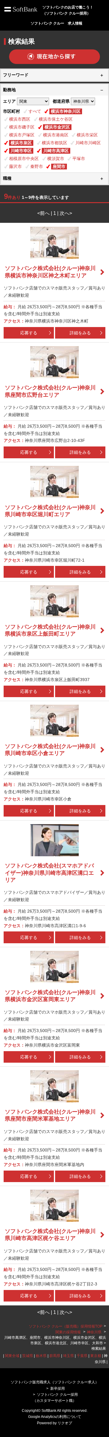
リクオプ (65, 1423)
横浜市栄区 (87, 134)
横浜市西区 (19, 119)
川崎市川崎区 (88, 142)
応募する (28, 332)
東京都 (95, 1356)
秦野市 (36, 166)
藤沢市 (15, 166)
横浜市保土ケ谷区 (56, 119)
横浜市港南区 (55, 134)
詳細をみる (80, 332)
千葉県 (82, 1356)
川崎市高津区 (56, 150)
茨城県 (27, 1356)
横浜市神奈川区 (66, 111)
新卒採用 (57, 1388)
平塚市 (78, 158)
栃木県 (41, 1356)
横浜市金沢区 (57, 127)
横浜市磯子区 (22, 127)
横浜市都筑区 (54, 142)
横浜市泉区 (21, 142)
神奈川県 (94, 1332)
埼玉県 (68, 1356)
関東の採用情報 (68, 1332)
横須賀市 (55, 158)
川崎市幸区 (21, 150)
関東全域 (12, 1356)
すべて (34, 111)
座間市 (59, 166)
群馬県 (54, 1356)
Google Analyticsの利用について (54, 1417)
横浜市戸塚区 (22, 134)
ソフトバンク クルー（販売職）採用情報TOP (65, 1326)
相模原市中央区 (24, 158)
